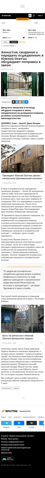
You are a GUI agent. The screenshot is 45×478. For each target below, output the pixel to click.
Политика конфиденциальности (12, 442)
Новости (6, 32)
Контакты (30, 436)
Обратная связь (6, 453)
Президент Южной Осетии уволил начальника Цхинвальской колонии (22, 177)
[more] (41, 182)
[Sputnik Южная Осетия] (6, 16)
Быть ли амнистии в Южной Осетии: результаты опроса (17, 337)
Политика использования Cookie (12, 445)
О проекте (4, 436)
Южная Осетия (6, 388)
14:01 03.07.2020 (7, 69)
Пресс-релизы (13, 439)
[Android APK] (7, 459)
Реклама (4, 439)
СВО (10, 417)
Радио (3, 417)
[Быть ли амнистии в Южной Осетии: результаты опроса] (22, 319)
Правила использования (17, 436)
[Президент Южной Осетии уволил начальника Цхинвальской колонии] (22, 159)
